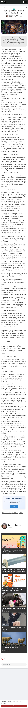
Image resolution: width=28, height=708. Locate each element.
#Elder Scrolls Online (6, 512)
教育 (4, 644)
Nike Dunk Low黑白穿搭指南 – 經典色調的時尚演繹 (13, 628)
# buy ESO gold (15, 512)
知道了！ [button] (14, 706)
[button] (25, 2)
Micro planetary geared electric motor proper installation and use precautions (13, 570)
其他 (14, 9)
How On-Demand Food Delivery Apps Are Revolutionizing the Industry (14, 589)
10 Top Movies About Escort (10, 647)
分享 (3, 7)
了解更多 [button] (5, 703)
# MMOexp (21, 512)
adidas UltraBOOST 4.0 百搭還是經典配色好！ (13, 609)
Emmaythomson (13, 15)
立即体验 (14, 506)
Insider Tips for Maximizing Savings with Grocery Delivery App (13, 551)
